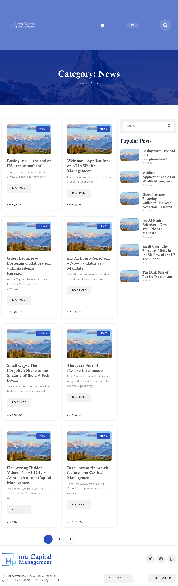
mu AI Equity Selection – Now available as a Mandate (88, 263)
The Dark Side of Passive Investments (85, 368)
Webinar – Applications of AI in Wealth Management (88, 165)
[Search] (169, 126)
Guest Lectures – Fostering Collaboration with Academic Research (29, 266)
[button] (102, 25)
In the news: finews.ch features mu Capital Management (87, 472)
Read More (19, 188)
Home (84, 83)
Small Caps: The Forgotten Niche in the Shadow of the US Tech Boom (28, 373)
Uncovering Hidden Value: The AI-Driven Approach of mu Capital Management (29, 475)
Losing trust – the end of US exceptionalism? (29, 163)
